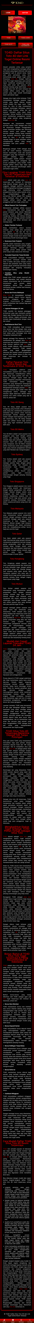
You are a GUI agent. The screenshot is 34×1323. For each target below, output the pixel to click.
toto (27, 143)
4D (17, 137)
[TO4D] (17, 4)
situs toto (11, 120)
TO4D (29, 87)
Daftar (12, 1322)
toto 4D (14, 79)
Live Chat (29, 1322)
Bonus (4, 1322)
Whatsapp (21, 1322)
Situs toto (7, 295)
